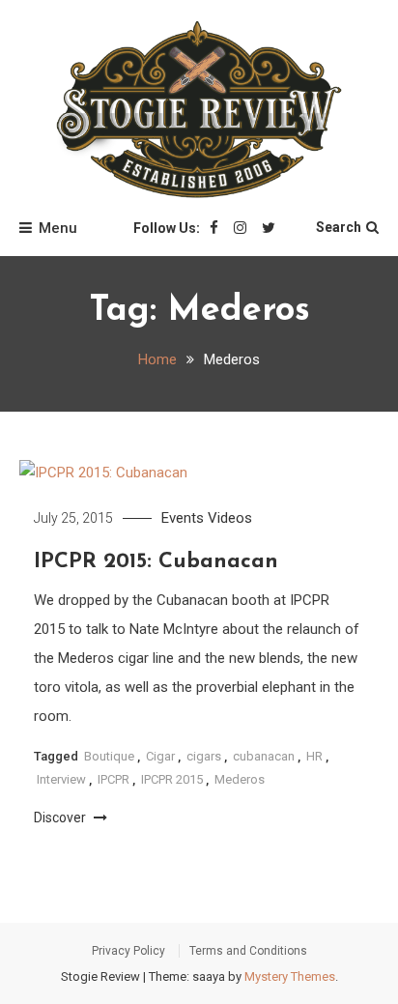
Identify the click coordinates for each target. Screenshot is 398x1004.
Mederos (239, 779)
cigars (203, 756)
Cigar (160, 756)
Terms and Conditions (248, 951)
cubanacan (264, 756)
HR (314, 756)
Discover (61, 817)
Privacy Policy (128, 951)
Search (338, 227)
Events (182, 518)
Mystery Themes (289, 976)
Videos (230, 518)
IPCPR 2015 (172, 779)
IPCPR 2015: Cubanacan (156, 562)
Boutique (109, 756)
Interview (61, 779)
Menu (58, 228)
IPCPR (113, 779)
